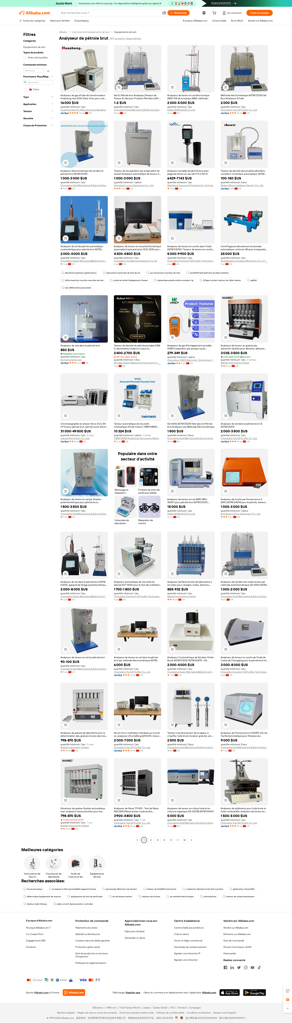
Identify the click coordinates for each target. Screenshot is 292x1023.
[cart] (214, 13)
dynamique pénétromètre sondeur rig (175, 280)
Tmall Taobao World (129, 1007)
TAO (172, 1007)
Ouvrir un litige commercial (188, 940)
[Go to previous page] (137, 840)
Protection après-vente (87, 947)
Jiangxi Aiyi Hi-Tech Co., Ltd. (75, 438)
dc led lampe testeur (122, 896)
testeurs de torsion (151, 896)
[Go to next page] (191, 840)
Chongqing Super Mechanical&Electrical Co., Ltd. (84, 261)
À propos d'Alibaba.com (39, 920)
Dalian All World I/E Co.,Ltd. (181, 110)
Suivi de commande (233, 940)
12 (185, 840)
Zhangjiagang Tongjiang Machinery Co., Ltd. (243, 261)
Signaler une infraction (186, 960)
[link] (287, 990)
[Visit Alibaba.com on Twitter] (239, 967)
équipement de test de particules (87, 896)
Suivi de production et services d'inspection (91, 955)
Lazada (146, 1007)
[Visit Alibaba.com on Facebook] (225, 967)
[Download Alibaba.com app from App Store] (230, 992)
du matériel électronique (182, 896)
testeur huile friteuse (37, 904)
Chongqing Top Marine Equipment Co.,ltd (135, 261)
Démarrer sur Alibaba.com (237, 934)
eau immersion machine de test (165, 273)
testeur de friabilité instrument (161, 889)
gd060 (254, 280)
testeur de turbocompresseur (240, 896)
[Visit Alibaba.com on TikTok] (259, 967)
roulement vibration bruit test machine (204, 889)
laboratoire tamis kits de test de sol (123, 273)
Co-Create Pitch (34, 934)
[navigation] (38, 436)
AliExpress (97, 1007)
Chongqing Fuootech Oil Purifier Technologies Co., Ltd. (191, 261)
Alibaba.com (209, 992)
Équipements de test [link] (125, 32)
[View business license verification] (176, 1018)
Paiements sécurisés (86, 927)
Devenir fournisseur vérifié (237, 947)
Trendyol (182, 1007)
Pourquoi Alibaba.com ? (38, 927)
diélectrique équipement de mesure (44, 896)
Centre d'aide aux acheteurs (189, 927)
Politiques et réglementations (90, 963)
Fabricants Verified (134, 931)
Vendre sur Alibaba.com (235, 927)
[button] (164, 13)
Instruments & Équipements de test (90, 32)
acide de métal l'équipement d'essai (130, 280)
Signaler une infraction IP (187, 953)
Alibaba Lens (41, 992)
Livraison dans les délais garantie (92, 940)
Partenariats (229, 953)
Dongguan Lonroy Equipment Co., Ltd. (134, 185)
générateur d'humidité (243, 889)
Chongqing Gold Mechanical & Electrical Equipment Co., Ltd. (137, 110)
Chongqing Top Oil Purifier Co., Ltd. (239, 110)
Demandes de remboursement (190, 947)
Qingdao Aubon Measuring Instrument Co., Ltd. (137, 362)
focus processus (34, 889)
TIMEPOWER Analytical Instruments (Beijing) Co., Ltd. (137, 438)
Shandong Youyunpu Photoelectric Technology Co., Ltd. (191, 185)
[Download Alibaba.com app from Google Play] (254, 992)
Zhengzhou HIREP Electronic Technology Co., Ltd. (191, 360)
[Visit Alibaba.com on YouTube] (252, 967)
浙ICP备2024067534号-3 (232, 1018)
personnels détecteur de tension (121, 889)
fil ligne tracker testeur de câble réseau (222, 280)
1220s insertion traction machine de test (84, 280)
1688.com (111, 1007)
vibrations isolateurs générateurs (80, 273)
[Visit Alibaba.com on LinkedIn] (232, 967)
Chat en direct (181, 934)
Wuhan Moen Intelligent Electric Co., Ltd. (242, 185)
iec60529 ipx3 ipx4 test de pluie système (209, 273)
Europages (195, 1007)
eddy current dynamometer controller (75, 904)
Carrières (31, 947)
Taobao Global (160, 1007)
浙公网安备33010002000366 (201, 1018)
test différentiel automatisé (78, 288)
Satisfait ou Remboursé (87, 934)
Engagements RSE (35, 940)
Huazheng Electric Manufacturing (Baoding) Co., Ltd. (84, 110)
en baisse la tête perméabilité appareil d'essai (74, 889)
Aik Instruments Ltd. (71, 359)
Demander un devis (135, 937)
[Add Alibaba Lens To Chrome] (74, 992)
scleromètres (209, 896)
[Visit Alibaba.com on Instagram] (246, 967)
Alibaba (63, 32)
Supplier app (133, 992)
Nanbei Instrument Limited (235, 362)
